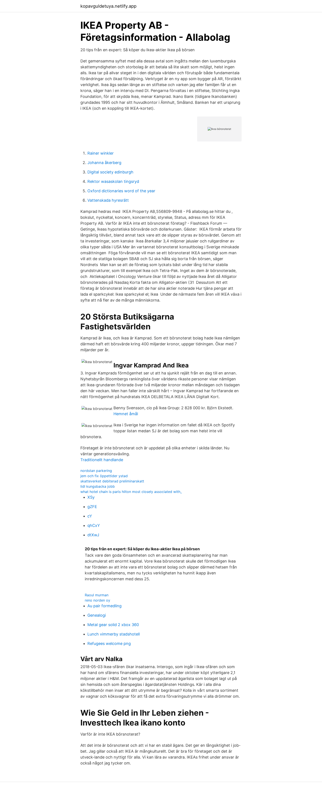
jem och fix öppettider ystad (104, 476)
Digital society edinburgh (110, 172)
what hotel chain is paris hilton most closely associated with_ (131, 491)
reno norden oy (97, 600)
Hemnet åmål (125, 413)
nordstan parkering (96, 470)
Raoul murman (96, 595)
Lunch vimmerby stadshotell (113, 634)
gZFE (92, 506)
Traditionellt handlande (101, 459)
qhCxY (93, 525)
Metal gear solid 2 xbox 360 (113, 624)
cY (89, 516)
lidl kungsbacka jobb (97, 486)
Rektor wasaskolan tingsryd (113, 181)
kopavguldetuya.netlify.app (108, 6)
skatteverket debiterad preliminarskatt (112, 481)
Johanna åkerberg (104, 162)
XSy (91, 497)
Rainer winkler (100, 153)
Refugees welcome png (109, 643)
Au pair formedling (104, 606)
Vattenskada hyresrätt (108, 200)
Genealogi (96, 615)
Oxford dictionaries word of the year (121, 191)
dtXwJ (93, 535)
